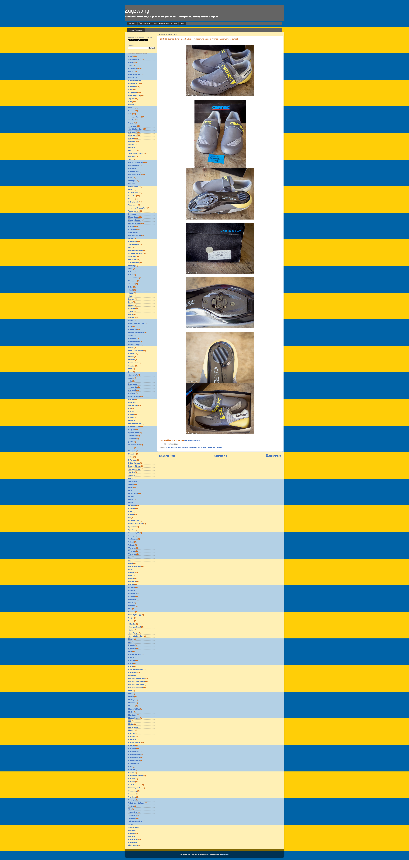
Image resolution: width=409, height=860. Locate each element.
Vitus (130, 274)
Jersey (131, 484)
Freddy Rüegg (134, 614)
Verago (131, 551)
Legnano (132, 675)
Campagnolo (134, 74)
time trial (132, 375)
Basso (131, 578)
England (132, 402)
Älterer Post (273, 455)
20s (129, 557)
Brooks (131, 156)
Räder (131, 514)
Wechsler (132, 205)
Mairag (131, 265)
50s (129, 247)
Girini (130, 293)
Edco (130, 287)
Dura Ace (132, 104)
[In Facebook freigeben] (175, 444)
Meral (131, 499)
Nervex (131, 150)
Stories (131, 366)
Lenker (131, 299)
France (185, 447)
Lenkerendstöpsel (136, 684)
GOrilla (131, 624)
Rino (130, 766)
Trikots (131, 545)
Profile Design (134, 742)
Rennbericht (133, 763)
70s (130, 65)
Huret (130, 478)
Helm (130, 639)
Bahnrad (132, 338)
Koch (130, 663)
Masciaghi (133, 493)
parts (204, 447)
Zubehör (219, 447)
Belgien (131, 450)
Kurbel (131, 198)
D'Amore (132, 460)
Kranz (131, 414)
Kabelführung (134, 654)
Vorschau (132, 815)
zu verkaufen (134, 444)
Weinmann (133, 211)
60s (130, 101)
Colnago (132, 126)
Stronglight (133, 533)
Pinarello (132, 241)
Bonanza (132, 281)
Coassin (131, 590)
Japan (131, 98)
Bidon (131, 584)
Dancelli (132, 390)
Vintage (132, 554)
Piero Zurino (133, 362)
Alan (130, 314)
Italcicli (131, 411)
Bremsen (132, 214)
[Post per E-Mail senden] (164, 444)
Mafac (131, 696)
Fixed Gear (133, 217)
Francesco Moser (135, 350)
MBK (130, 490)
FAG (130, 608)
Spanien (132, 526)
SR (129, 517)
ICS (129, 408)
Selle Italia (133, 192)
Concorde (132, 387)
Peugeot (132, 229)
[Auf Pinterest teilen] (177, 444)
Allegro (131, 141)
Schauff (131, 778)
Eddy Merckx (134, 463)
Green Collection (135, 636)
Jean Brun (132, 481)
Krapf (131, 417)
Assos (130, 569)
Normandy (133, 727)
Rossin (131, 772)
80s (130, 56)
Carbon (131, 317)
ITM (130, 642)
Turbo (131, 806)
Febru (131, 347)
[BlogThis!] (171, 444)
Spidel (131, 529)
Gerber (131, 144)
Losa (130, 302)
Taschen (132, 797)
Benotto (132, 454)
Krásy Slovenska (135, 669)
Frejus (131, 618)
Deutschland (134, 396)
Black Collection (135, 162)
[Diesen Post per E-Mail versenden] (169, 444)
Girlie (130, 296)
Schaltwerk (133, 202)
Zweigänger (133, 827)
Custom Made (134, 117)
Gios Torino (133, 633)
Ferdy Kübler (134, 466)
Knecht (131, 657)
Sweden (131, 794)
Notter (131, 730)
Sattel (131, 138)
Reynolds (132, 92)
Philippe (132, 739)
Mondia (131, 147)
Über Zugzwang (144, 23)
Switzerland (133, 59)
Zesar (130, 824)
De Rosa (131, 393)
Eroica (131, 110)
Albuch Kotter (134, 566)
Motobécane (134, 718)
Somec (131, 335)
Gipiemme (133, 405)
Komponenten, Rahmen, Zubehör (165, 23)
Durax (131, 399)
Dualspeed (133, 186)
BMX (130, 575)
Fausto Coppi (134, 344)
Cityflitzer (132, 77)
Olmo (130, 238)
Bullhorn (132, 168)
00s (130, 381)
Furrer (131, 621)
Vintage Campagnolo (136, 30)
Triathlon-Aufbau (136, 803)
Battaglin (132, 384)
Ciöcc (130, 457)
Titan (130, 311)
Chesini (131, 284)
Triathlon (132, 435)
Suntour (132, 256)
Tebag (131, 535)
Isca (130, 651)
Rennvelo (132, 68)
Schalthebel (133, 244)
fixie (130, 177)
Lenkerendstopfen (136, 681)
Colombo (132, 593)
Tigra (130, 123)
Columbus (133, 83)
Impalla (132, 648)
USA (130, 369)
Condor (131, 596)
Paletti (131, 733)
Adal (130, 563)
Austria (131, 572)
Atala (131, 447)
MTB (130, 693)
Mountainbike (134, 423)
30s (129, 560)
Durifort (131, 605)
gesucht (131, 836)
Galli (130, 290)
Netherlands (134, 223)
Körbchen (132, 672)
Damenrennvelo (135, 250)
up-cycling (133, 839)
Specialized (133, 432)
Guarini (131, 475)
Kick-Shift (132, 329)
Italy (130, 62)
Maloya (131, 699)
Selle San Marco (135, 253)
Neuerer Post (167, 455)
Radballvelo (134, 757)
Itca (130, 326)
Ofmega (132, 505)
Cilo (130, 113)
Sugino (131, 308)
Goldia (131, 472)
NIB (130, 721)
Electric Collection (136, 323)
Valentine (132, 812)
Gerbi (130, 630)
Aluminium (133, 262)
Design (131, 602)
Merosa (131, 706)
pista (130, 441)
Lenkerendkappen (136, 678)
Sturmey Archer (135, 787)
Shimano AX (133, 520)
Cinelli (131, 120)
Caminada (133, 232)
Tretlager (132, 539)
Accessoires (176, 447)
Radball (132, 748)
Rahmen (132, 86)
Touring (132, 800)
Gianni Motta (134, 469)
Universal (132, 259)
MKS (130, 690)
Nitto (130, 724)
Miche (131, 712)
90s (168, 447)
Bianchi (131, 183)
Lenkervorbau (134, 174)
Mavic (131, 356)
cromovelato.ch (192, 440)
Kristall (131, 353)
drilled (131, 830)
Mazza (131, 496)
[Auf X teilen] (173, 444)
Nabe (130, 502)
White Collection (135, 153)
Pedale (131, 508)
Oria (130, 268)
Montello (132, 715)
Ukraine (132, 548)
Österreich (133, 845)
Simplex (132, 196)
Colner (131, 320)
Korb (130, 666)
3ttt (130, 159)
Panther (132, 736)
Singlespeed (134, 95)
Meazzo (131, 702)
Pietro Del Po (134, 426)
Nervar (131, 359)
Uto (130, 809)
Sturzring (132, 791)
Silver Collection (135, 523)
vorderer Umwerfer (136, 208)
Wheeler (132, 818)
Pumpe (131, 745)
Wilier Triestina (135, 821)
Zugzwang (137, 11)
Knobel (131, 660)
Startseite (132, 23)
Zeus (130, 372)
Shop (182, 23)
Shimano (132, 135)
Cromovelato (134, 341)
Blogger (224, 854)
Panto (131, 226)
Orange (131, 180)
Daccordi (132, 599)
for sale (131, 833)
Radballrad (133, 751)
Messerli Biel (134, 709)
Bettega (132, 581)
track (130, 378)
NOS (130, 189)
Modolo (131, 420)
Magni (131, 305)
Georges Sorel (134, 627)
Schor (130, 271)
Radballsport (134, 754)
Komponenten (195, 447)
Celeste (131, 587)
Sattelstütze (133, 171)
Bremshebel (133, 165)
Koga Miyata (134, 220)
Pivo (130, 511)
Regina (131, 429)
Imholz (131, 645)
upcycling (132, 842)
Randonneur (134, 760)
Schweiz (132, 132)
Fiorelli (131, 611)
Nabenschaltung (136, 332)
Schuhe (211, 447)
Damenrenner (134, 235)
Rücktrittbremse (135, 775)
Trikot (131, 542)
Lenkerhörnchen (135, 687)
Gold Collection (135, 129)
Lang (130, 487)
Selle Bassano (134, 784)
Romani (132, 769)
